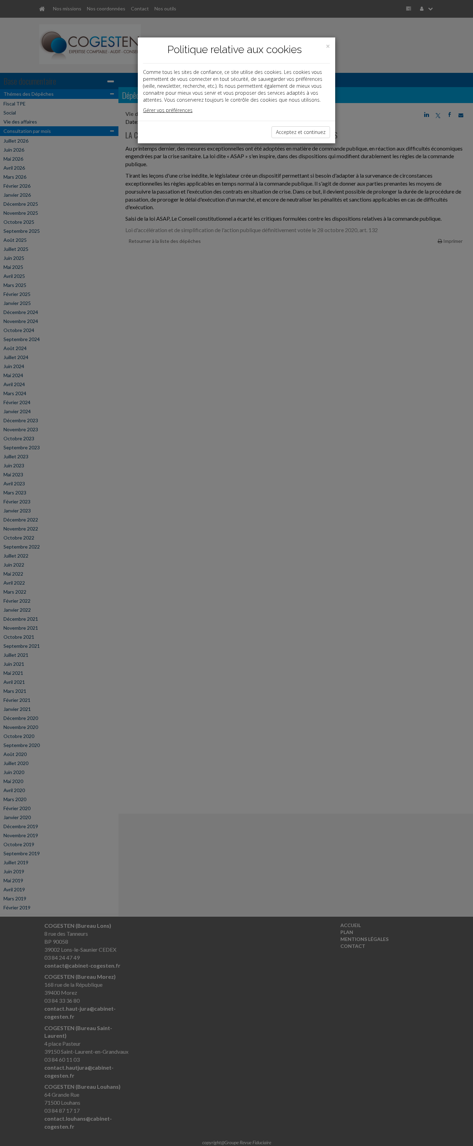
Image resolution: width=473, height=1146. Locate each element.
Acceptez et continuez (300, 132)
